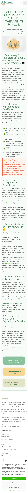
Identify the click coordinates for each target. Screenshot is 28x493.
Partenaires (5, 453)
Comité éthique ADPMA (9, 449)
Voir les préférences (14, 487)
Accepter (14, 478)
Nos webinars (6, 436)
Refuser (14, 483)
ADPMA (10, 309)
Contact (22, 490)
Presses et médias (7, 439)
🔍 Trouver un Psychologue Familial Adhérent (14, 361)
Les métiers (5, 434)
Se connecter (21, 3)
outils (6, 203)
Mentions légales (16, 490)
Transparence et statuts (9, 442)
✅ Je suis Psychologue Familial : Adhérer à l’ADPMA (14, 383)
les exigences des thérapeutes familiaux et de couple (13, 303)
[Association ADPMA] (7, 3)
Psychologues (7, 263)
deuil (18, 137)
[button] (25, 460)
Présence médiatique (8, 447)
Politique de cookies (8, 490)
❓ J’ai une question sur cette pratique (14, 372)
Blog (3, 444)
